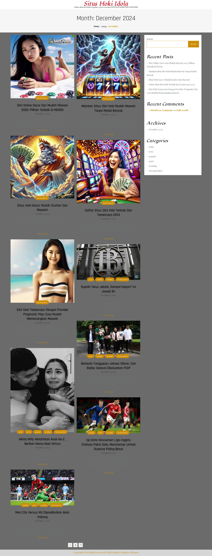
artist (20, 432)
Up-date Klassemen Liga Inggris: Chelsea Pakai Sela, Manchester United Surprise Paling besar (108, 444)
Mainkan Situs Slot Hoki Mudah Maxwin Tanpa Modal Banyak (108, 108)
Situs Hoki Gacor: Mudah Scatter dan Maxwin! (42, 207)
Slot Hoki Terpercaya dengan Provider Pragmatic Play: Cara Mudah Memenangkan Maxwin (42, 314)
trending (110, 279)
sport (100, 433)
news (90, 279)
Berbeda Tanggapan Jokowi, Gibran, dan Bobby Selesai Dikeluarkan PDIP (108, 365)
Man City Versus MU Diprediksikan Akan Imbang (42, 514)
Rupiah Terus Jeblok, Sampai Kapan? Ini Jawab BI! (108, 289)
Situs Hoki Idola (106, 3)
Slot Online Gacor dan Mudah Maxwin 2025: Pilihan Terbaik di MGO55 (42, 107)
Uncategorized (42, 98)
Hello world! (182, 110)
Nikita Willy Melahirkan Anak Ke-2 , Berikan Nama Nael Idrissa (42, 441)
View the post (42, 130)
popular (99, 279)
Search (150, 39)
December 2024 (156, 129)
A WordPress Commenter (161, 110)
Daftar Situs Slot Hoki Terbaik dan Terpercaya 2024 (108, 212)
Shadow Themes (130, 552)
